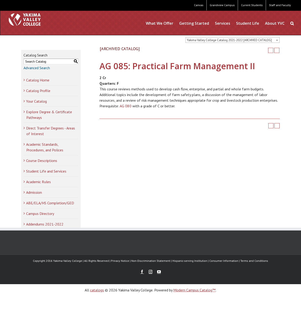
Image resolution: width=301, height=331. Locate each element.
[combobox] (233, 40)
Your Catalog (36, 101)
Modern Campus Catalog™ (194, 290)
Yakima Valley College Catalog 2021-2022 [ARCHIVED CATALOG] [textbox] (229, 40)
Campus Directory (40, 213)
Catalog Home (37, 80)
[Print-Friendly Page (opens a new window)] (270, 50)
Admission (34, 192)
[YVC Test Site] (24, 19)
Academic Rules (38, 181)
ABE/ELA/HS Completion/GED (50, 203)
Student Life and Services (46, 171)
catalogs (97, 290)
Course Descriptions (41, 160)
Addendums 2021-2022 (44, 224)
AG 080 (125, 106)
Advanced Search (37, 67)
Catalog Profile (38, 90)
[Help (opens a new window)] (276, 50)
